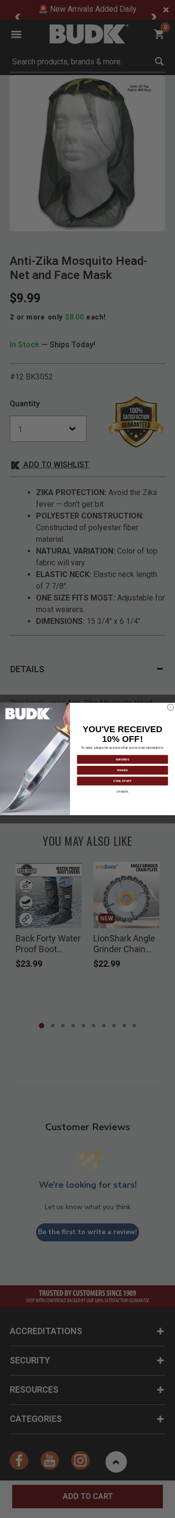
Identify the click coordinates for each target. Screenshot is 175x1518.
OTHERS (122, 791)
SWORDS (122, 759)
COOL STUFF (122, 780)
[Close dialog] (171, 707)
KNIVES (122, 770)
